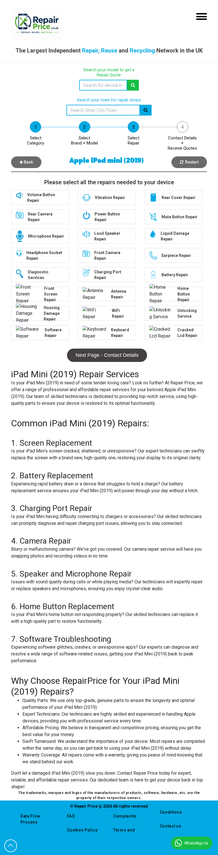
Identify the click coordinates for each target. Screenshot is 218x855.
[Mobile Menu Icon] (201, 16)
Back (28, 162)
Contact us (170, 826)
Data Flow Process (30, 819)
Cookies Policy (82, 830)
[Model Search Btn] (133, 85)
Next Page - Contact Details (107, 355)
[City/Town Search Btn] (146, 110)
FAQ (71, 816)
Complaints (125, 816)
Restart (190, 162)
